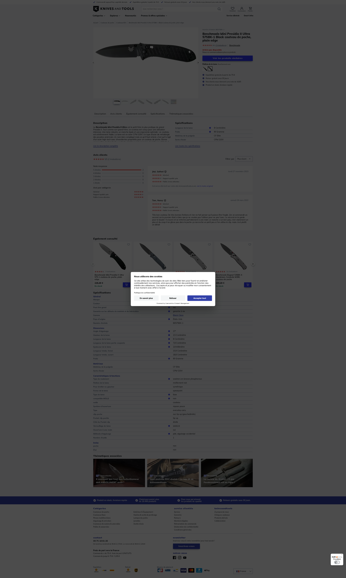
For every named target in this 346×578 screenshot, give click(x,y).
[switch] (337, 562)
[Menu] (341, 555)
